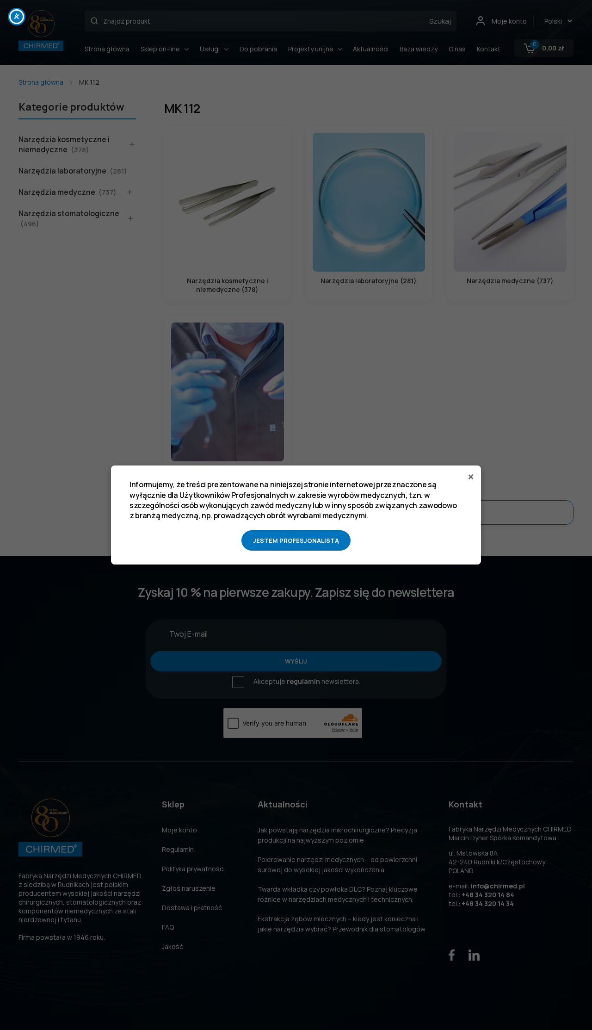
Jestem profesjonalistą (296, 540)
